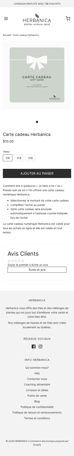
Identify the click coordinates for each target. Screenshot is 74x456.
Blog (37, 401)
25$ (19, 158)
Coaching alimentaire (37, 384)
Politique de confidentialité (37, 406)
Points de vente (37, 395)
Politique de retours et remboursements (37, 412)
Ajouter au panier (37, 173)
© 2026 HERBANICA (17, 441)
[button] (37, 79)
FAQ (37, 373)
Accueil (7, 35)
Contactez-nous (37, 378)
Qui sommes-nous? (37, 367)
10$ (8, 158)
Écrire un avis (37, 269)
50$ (30, 158)
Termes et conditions (37, 418)
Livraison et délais (37, 390)
